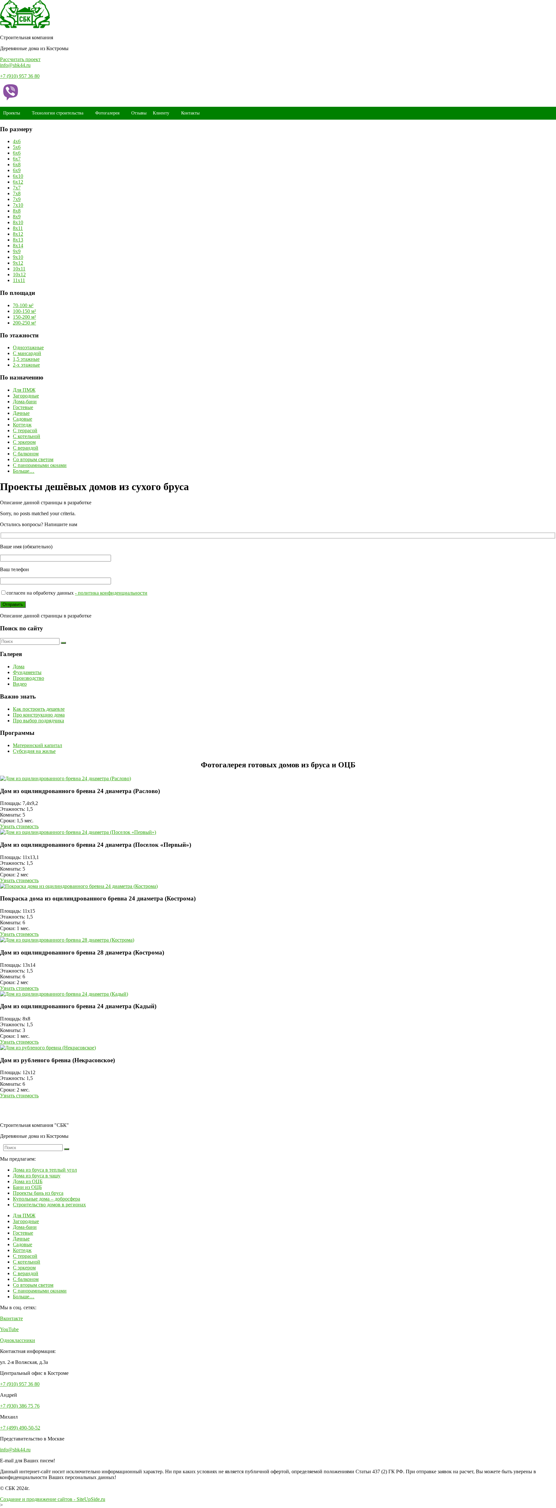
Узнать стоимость (19, 826)
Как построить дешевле (39, 709)
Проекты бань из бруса (38, 1193)
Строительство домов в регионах (49, 1204)
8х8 (17, 211)
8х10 (18, 222)
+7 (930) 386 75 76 (20, 1406)
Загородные (26, 395)
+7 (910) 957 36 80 (20, 76)
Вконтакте (11, 1318)
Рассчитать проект (20, 59)
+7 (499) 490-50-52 (20, 1427)
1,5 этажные (26, 359)
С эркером (24, 442)
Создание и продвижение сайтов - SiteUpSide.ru (52, 1499)
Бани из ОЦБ (27, 1187)
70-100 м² (23, 305)
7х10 (18, 205)
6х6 (17, 153)
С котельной (26, 436)
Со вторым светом (33, 459)
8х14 (18, 245)
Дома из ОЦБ (27, 1181)
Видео (20, 684)
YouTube (9, 1329)
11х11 (19, 280)
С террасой (25, 430)
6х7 (17, 158)
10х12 (19, 274)
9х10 (18, 257)
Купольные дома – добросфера (46, 1199)
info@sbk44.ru (15, 65)
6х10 (18, 176)
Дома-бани (25, 401)
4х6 (17, 141)
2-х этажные (26, 365)
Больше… (23, 471)
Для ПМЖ (24, 390)
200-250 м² (24, 322)
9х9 (17, 251)
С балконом (26, 453)
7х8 (17, 193)
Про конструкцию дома (39, 714)
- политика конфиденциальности (111, 593)
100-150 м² (24, 311)
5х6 (17, 147)
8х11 (18, 228)
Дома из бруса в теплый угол (45, 1170)
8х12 (18, 234)
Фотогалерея (107, 113)
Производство (28, 678)
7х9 (17, 199)
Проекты (11, 113)
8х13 (18, 239)
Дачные (21, 413)
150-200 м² (24, 317)
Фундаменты (27, 672)
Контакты (190, 113)
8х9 (17, 216)
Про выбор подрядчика (38, 720)
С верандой (25, 448)
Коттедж (22, 424)
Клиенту (161, 113)
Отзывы (138, 113)
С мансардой (27, 353)
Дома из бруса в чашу (36, 1175)
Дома (18, 666)
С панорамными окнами (40, 465)
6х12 (18, 182)
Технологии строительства (57, 113)
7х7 (17, 187)
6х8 (17, 164)
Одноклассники (17, 1340)
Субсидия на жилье (34, 751)
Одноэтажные (28, 347)
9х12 (18, 263)
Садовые (22, 419)
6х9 (17, 170)
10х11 (19, 268)
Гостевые (23, 407)
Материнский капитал (37, 745)
